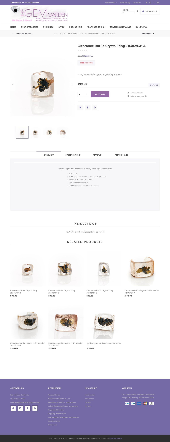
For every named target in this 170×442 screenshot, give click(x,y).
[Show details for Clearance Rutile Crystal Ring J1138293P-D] (66, 268)
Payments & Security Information (62, 402)
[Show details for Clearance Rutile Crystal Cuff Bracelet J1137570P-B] (27, 321)
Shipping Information (57, 414)
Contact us (52, 425)
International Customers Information (63, 417)
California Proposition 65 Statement (63, 406)
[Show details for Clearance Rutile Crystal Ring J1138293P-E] (104, 268)
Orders (88, 402)
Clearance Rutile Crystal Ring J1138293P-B (23, 292)
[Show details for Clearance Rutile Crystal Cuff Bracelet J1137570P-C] (66, 321)
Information (90, 395)
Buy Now (100, 94)
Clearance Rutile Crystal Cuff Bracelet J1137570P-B (27, 344)
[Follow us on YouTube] (34, 408)
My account (110, 2)
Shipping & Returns (56, 410)
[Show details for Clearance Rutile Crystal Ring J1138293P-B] (27, 268)
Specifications (72, 155)
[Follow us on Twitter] (13, 408)
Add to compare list (139, 96)
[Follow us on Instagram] (20, 408)
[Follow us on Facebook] (27, 408)
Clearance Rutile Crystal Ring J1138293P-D (61, 292)
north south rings (83, 232)
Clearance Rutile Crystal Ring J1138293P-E (99, 292)
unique (98, 232)
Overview (49, 155)
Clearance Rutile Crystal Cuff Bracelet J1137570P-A (142, 292)
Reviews (97, 155)
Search (137, 11)
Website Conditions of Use (59, 399)
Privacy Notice (54, 395)
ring (67, 232)
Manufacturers (54, 421)
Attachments (121, 155)
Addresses (89, 399)
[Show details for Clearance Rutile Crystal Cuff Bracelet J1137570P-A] (142, 268)
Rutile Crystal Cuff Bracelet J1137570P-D (103, 344)
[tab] (48, 154)
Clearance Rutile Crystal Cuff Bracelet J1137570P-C (65, 344)
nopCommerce (115, 438)
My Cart (88, 406)
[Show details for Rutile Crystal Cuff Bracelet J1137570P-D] (104, 321)
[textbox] (128, 10)
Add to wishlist (137, 93)
